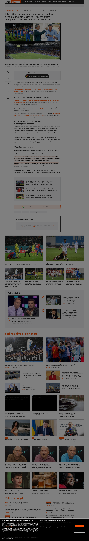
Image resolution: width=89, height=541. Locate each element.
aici (19, 533)
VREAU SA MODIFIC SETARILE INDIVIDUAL (79, 531)
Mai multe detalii (9, 526)
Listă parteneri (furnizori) (45, 528)
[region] (44, 529)
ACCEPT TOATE (79, 525)
